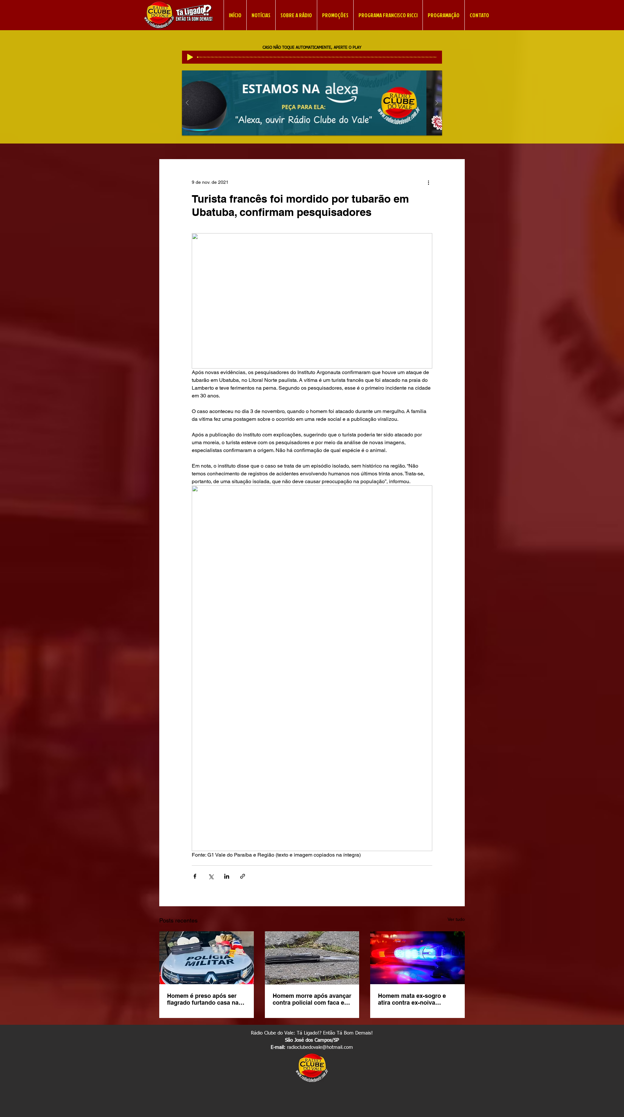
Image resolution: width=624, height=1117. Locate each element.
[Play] (190, 57)
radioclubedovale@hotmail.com (320, 1047)
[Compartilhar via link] (243, 876)
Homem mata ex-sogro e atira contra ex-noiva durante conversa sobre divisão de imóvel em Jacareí (412, 999)
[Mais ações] (428, 182)
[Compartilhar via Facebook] (195, 876)
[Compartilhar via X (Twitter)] (211, 876)
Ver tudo (456, 919)
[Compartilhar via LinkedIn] (227, 876)
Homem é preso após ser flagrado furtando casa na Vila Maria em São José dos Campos (205, 999)
